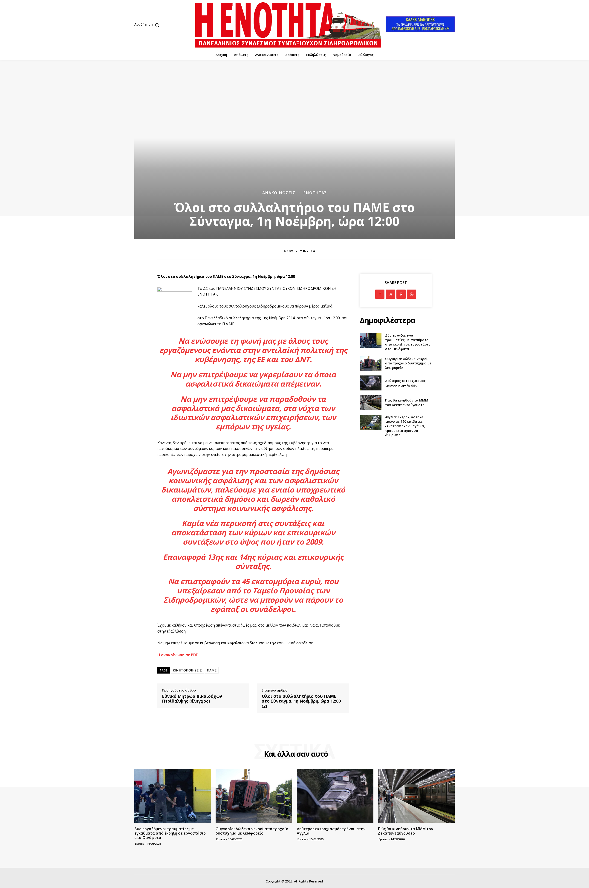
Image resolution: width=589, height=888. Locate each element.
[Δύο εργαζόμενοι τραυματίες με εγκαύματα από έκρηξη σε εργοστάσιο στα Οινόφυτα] (370, 340)
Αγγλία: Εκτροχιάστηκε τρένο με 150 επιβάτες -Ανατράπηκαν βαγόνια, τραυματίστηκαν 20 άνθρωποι (405, 426)
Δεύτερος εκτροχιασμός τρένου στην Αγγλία (405, 382)
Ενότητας (315, 193)
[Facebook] (379, 294)
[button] (147, 25)
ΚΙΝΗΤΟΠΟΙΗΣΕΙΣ (187, 670)
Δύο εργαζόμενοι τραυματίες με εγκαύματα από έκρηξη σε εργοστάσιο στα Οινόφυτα (407, 342)
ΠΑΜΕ (212, 670)
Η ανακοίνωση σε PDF (177, 654)
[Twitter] (390, 294)
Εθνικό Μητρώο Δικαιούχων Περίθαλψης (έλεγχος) (192, 699)
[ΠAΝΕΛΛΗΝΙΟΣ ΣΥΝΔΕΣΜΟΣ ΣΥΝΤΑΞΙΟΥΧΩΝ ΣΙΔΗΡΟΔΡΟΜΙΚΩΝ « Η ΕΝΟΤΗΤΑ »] (288, 25)
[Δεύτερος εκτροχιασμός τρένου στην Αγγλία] (370, 382)
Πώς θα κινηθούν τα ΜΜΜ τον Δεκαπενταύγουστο (406, 402)
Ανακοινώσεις (278, 193)
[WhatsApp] (411, 294)
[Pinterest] (401, 294)
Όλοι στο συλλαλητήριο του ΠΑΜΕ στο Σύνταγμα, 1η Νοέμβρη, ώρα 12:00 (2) (301, 701)
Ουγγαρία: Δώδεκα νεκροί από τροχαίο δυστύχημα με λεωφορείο (408, 363)
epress (139, 843)
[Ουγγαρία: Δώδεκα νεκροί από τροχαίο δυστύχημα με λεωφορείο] (370, 363)
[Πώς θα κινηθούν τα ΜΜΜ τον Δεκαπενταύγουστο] (370, 402)
